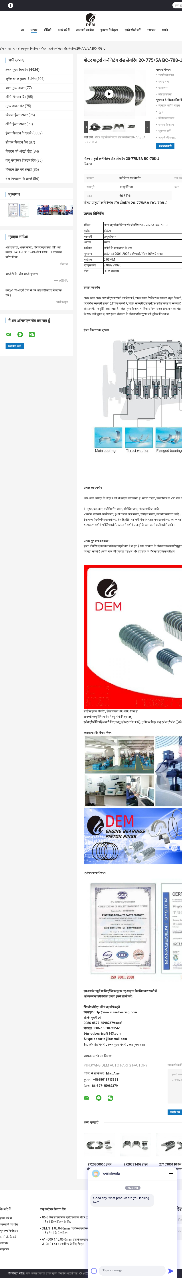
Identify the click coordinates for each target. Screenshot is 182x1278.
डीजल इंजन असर (17, 115)
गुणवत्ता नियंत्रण (109, 30)
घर (22, 30)
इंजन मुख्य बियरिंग (28, 48)
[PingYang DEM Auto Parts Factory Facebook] (11, 5)
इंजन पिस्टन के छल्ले (19, 133)
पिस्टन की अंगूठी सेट (19, 151)
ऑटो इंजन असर (16, 124)
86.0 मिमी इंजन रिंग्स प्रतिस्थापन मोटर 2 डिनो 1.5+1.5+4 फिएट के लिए (67, 1220)
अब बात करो (165, 146)
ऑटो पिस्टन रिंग (16, 97)
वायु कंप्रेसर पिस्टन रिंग (21, 160)
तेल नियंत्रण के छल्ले (19, 178)
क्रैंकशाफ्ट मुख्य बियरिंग (21, 79)
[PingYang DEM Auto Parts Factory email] (11, 334)
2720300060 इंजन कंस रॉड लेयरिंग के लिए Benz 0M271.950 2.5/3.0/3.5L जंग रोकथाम (99, 1167)
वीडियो (47, 30)
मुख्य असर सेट (15, 106)
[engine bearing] (109, 93)
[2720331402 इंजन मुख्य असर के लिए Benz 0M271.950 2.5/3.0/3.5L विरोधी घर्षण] (135, 1144)
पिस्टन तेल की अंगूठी (19, 169)
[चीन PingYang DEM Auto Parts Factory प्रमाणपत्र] (18, 210)
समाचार (151, 30)
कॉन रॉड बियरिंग (97, 1044)
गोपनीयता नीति (16, 1273)
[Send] (170, 1271)
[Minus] (171, 1173)
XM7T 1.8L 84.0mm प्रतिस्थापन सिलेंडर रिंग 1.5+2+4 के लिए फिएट (69, 1231)
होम (2, 48)
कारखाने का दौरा (85, 30)
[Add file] (94, 1271)
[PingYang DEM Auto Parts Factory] (91, 19)
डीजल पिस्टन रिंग (17, 142)
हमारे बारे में (63, 30)
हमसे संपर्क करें (132, 30)
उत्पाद (34, 30)
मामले (165, 30)
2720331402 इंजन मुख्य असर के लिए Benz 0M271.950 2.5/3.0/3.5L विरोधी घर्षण (135, 1167)
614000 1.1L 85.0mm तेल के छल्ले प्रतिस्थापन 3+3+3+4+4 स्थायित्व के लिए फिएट (70, 1242)
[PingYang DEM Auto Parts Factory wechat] (34, 334)
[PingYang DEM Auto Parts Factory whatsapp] (22, 334)
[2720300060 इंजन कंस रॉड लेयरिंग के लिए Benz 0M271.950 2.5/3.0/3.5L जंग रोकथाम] (99, 1144)
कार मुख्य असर (15, 88)
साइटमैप (4, 1249)
